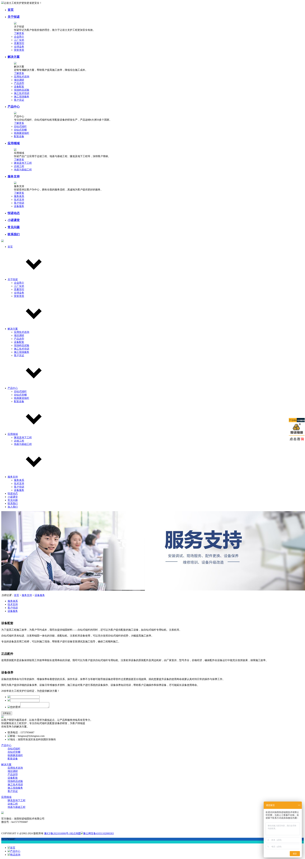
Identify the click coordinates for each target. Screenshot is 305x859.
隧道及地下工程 (23, 163)
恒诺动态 (14, 213)
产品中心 (14, 106)
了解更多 (19, 33)
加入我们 (13, 506)
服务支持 (14, 176)
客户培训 (19, 203)
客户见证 (19, 100)
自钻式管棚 (20, 129)
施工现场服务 (21, 96)
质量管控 (19, 43)
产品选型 (19, 83)
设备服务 (19, 206)
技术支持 (19, 199)
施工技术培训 (21, 93)
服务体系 (19, 196)
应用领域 (14, 143)
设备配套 (19, 86)
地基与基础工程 (23, 169)
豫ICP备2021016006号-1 (57, 833)
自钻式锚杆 (20, 126)
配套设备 (19, 136)
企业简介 (19, 36)
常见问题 (14, 227)
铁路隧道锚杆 (21, 133)
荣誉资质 (19, 50)
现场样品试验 (21, 90)
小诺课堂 (14, 220)
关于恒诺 (14, 16)
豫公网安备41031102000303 (98, 833)
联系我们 (14, 234)
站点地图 (76, 833)
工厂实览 (19, 40)
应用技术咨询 (21, 76)
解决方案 (14, 56)
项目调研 (19, 80)
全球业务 (19, 46)
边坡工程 (19, 166)
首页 (11, 9)
